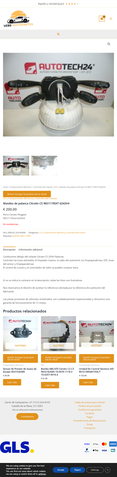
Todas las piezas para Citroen (89, 402)
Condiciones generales (89, 409)
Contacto (89, 413)
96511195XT (25, 236)
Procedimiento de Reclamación (89, 420)
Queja (90, 424)
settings (42, 474)
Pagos (90, 416)
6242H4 (15, 236)
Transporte (89, 427)
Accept (60, 469)
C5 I (56, 187)
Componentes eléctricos (21, 187)
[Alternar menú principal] (111, 19)
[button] (58, 34)
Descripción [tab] (9, 249)
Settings (95, 469)
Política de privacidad (89, 405)
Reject (77, 469)
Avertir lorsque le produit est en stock (27, 194)
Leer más (12, 382)
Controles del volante (43, 187)
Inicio (5, 187)
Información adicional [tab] (31, 249)
